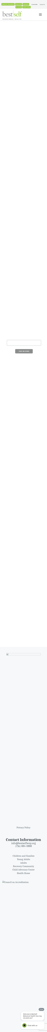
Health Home (23, 873)
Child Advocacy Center (23, 869)
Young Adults (23, 859)
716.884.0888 (34, 4)
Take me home (24, 351)
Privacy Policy (23, 827)
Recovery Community (23, 866)
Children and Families (23, 855)
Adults (23, 862)
